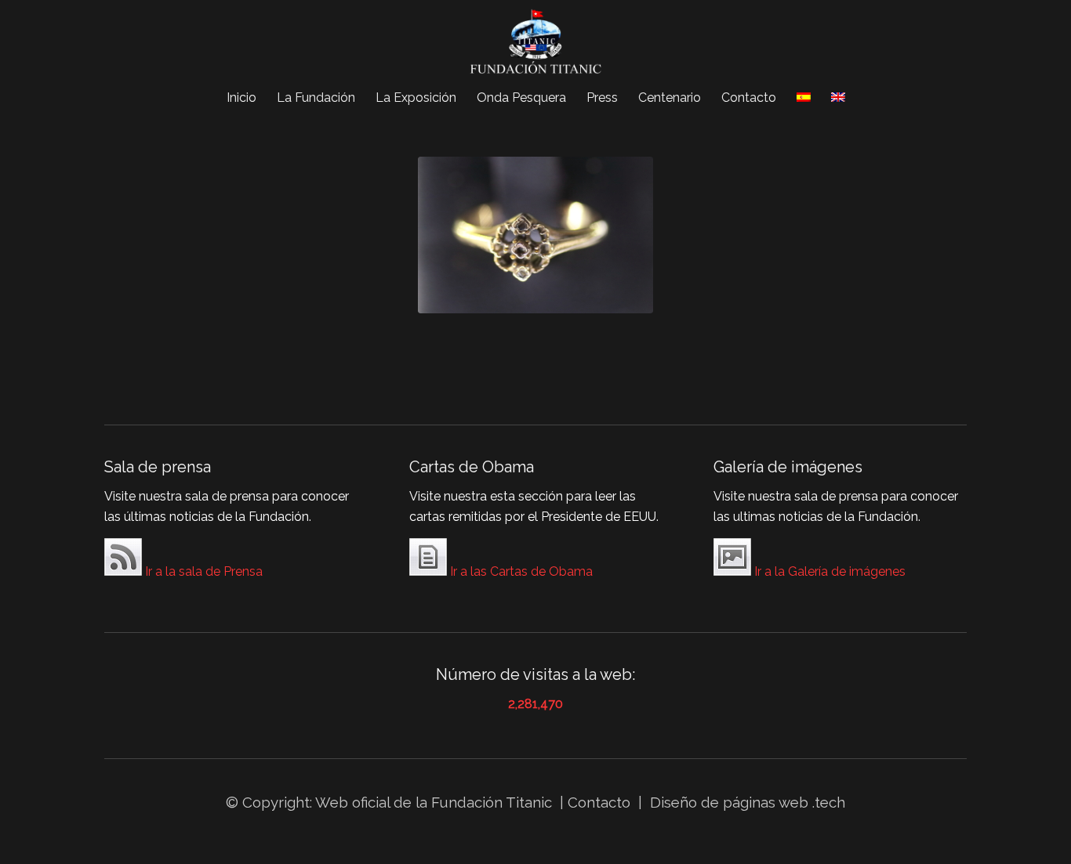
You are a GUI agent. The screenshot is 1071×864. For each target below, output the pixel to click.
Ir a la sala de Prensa (202, 571)
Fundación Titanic (491, 802)
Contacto (601, 802)
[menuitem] (241, 97)
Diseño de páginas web (729, 802)
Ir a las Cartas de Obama (520, 571)
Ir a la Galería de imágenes (828, 571)
